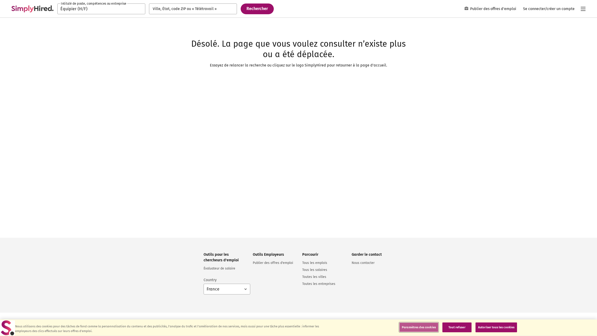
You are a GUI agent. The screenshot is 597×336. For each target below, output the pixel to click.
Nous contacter (363, 263)
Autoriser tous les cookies (496, 327)
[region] (298, 327)
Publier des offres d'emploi (493, 9)
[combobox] (101, 9)
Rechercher (257, 8)
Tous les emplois (314, 263)
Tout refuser (456, 327)
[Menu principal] (583, 9)
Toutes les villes (314, 277)
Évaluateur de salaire (219, 268)
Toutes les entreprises (318, 284)
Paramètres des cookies (419, 327)
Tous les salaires (314, 270)
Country (210, 280)
